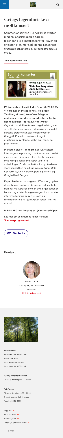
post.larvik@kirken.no (20, 397)
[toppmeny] (4, 4)
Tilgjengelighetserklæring (15, 422)
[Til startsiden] (21, 329)
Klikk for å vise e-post (31, 293)
